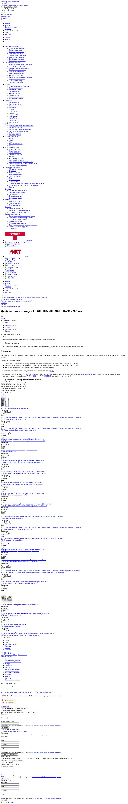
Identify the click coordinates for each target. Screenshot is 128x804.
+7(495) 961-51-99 (45, 376)
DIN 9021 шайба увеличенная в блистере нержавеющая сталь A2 (23, 441)
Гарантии (8, 29)
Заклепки (8, 678)
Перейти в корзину (7, 731)
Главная (7, 640)
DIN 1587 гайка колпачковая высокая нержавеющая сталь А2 (21, 462)
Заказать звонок (6, 16)
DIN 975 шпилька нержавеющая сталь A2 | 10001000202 (20, 561)
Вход (11, 14)
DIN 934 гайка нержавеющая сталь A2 (14, 495)
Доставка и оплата (11, 27)
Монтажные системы (12, 671)
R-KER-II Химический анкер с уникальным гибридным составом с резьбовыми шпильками (32, 572)
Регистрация (5, 14)
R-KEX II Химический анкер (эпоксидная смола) (17, 529)
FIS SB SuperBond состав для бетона (13, 419)
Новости (8, 646)
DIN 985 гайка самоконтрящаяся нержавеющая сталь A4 (20, 605)
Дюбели (7, 667)
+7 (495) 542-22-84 (8, 3)
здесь (52, 371)
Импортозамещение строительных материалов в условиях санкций (24, 297)
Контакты (8, 34)
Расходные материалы (12, 673)
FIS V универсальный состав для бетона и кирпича (18, 430)
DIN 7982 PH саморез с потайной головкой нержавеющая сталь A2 (24, 506)
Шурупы (8, 674)
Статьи (3, 295)
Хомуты (7, 676)
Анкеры (7, 664)
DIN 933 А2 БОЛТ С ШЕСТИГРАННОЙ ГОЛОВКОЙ (19, 583)
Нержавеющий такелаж (13, 662)
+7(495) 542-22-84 (32, 376)
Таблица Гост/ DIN (11, 30)
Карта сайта (5, 707)
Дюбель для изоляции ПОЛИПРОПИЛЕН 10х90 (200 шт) (20, 635)
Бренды (7, 25)
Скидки (7, 327)
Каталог (7, 23)
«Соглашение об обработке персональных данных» (46, 725)
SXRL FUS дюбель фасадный (11, 615)
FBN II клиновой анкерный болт (12, 540)
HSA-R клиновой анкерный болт (12, 518)
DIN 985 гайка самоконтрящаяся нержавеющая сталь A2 (20, 551)
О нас (7, 32)
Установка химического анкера (11, 299)
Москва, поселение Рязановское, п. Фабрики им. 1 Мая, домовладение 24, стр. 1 (28, 692)
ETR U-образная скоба (8, 452)
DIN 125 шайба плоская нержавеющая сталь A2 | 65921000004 (22, 484)
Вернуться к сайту (20, 731)
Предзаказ (4, 322)
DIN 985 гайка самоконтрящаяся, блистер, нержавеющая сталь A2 (23, 473)
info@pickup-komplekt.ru (10, 5)
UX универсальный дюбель (10, 626)
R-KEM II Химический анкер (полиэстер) (15, 408)
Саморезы (8, 665)
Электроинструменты (12, 680)
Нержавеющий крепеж (12, 660)
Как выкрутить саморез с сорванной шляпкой (16, 301)
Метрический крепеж (12, 669)
